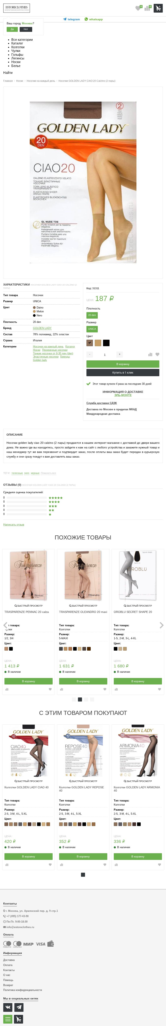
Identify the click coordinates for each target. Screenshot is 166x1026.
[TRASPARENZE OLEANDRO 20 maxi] (83, 575)
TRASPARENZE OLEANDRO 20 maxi (83, 611)
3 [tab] (86, 699)
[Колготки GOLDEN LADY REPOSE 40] (83, 751)
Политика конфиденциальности (22, 990)
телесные (17, 473)
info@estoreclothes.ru (20, 927)
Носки (36, 349)
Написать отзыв (13, 524)
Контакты (9, 970)
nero (26, 473)
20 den (92, 315)
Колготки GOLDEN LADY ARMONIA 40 (137, 789)
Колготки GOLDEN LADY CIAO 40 (26, 787)
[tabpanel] (28, 622)
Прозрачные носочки (54, 349)
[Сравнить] (150, 355)
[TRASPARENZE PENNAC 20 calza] (28, 575)
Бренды (65, 356)
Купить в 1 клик (122, 372)
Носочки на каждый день (48, 346)
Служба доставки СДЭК (101, 403)
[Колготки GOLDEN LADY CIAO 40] (28, 751)
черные (35, 473)
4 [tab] (92, 699)
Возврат (8, 985)
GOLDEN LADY (42, 328)
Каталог (70, 346)
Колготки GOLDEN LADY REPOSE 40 (81, 789)
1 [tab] (74, 699)
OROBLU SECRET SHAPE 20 (133, 611)
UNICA (92, 329)
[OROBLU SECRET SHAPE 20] (138, 575)
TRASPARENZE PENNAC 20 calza (26, 611)
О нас (6, 975)
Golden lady (40, 360)
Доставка (9, 960)
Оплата (7, 965)
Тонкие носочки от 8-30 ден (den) (53, 353)
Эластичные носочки (46, 356)
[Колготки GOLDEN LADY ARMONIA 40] (138, 751)
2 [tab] (80, 699)
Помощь (8, 980)
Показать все (48, 473)
